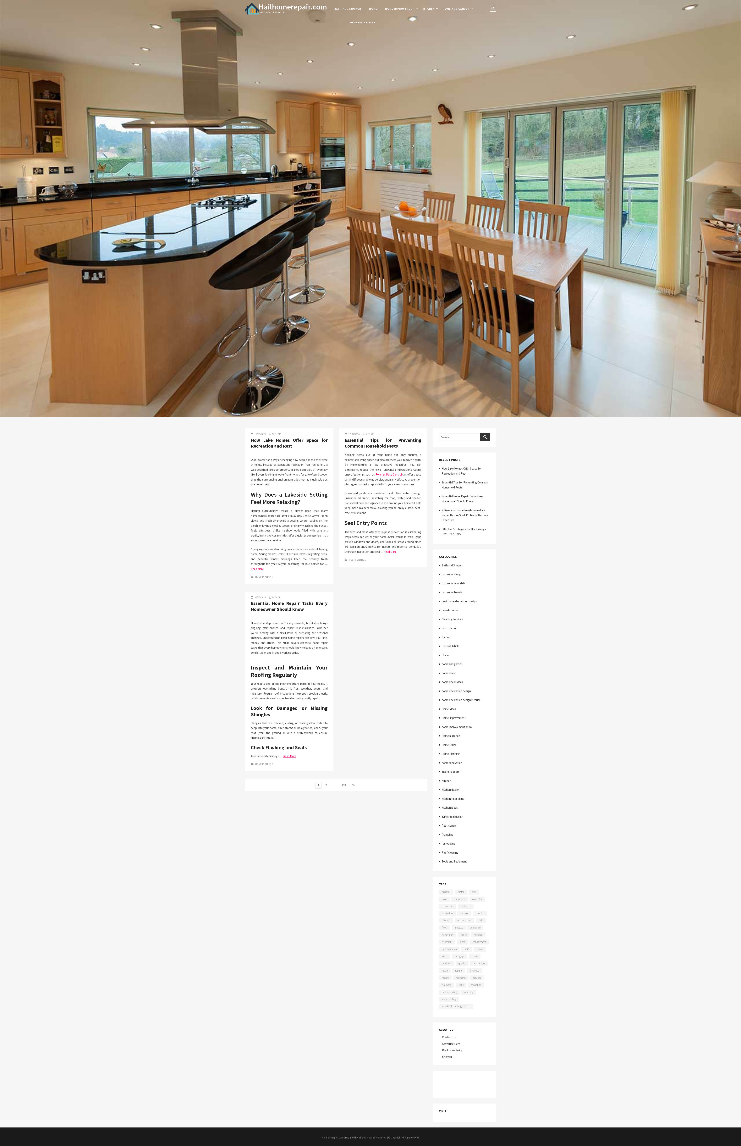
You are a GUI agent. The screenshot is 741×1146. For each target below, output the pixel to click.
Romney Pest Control (389, 474)
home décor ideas (452, 682)
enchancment (464, 920)
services (477, 977)
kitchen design (450, 789)
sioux (461, 985)
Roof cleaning (450, 852)
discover (464, 913)
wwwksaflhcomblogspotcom (456, 1006)
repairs (458, 970)
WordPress (381, 1137)
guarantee (475, 927)
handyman (447, 934)
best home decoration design (459, 601)
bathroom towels (452, 592)
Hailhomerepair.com (293, 7)
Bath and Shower (347, 8)
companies (459, 899)
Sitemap (447, 1057)
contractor (466, 906)
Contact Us (449, 1037)
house (464, 934)
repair (445, 970)
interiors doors (450, 772)
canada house (450, 610)
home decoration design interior (461, 700)
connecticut (447, 906)
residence (474, 970)
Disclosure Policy (452, 1050)
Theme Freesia (366, 1137)
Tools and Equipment (454, 861)
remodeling (448, 843)
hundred (478, 934)
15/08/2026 (260, 434)
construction (449, 628)
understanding (449, 992)
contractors (447, 913)
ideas (462, 942)
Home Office (449, 745)
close (444, 899)
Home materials (451, 736)
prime (475, 956)
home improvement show (457, 727)
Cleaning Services (452, 619)
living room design (452, 816)
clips (474, 892)
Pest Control (357, 559)
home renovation (452, 763)
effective (446, 920)
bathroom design (452, 574)
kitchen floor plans (453, 799)
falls (481, 920)
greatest (459, 927)
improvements (449, 949)
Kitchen (428, 8)
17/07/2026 (354, 434)
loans (444, 956)
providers (446, 963)
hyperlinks (447, 942)
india (466, 949)
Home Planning (264, 577)
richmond (461, 977)
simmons (446, 985)
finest (444, 927)
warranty (468, 992)
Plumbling (447, 834)
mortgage (459, 956)
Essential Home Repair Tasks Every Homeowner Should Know (289, 606)
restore (445, 977)
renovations (479, 963)
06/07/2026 (260, 597)
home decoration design (456, 691)
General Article (362, 22)
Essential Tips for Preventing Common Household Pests (383, 443)
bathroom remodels (453, 583)
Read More (257, 569)
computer (477, 899)
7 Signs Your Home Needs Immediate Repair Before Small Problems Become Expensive (465, 515)
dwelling (480, 913)
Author (276, 434)
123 (345, 785)
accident (446, 892)
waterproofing (449, 999)
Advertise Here (451, 1044)
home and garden (456, 8)
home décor (449, 673)
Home (373, 8)
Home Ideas (449, 709)
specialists (476, 985)
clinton (461, 892)
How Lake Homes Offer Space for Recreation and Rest (289, 443)
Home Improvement (399, 8)
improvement (479, 942)
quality (462, 963)
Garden (446, 637)
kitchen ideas (450, 807)
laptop (479, 949)
